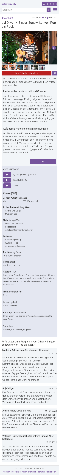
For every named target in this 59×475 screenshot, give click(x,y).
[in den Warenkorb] (54, 73)
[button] (54, 47)
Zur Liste (9, 17)
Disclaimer (16, 472)
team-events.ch (29, 472)
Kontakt (6, 472)
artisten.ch (9, 4)
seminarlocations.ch (47, 472)
